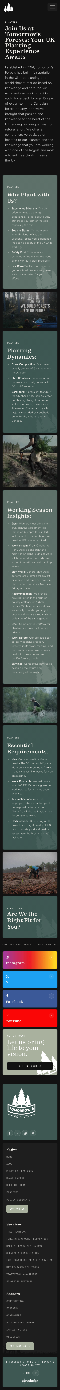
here (47, 767)
